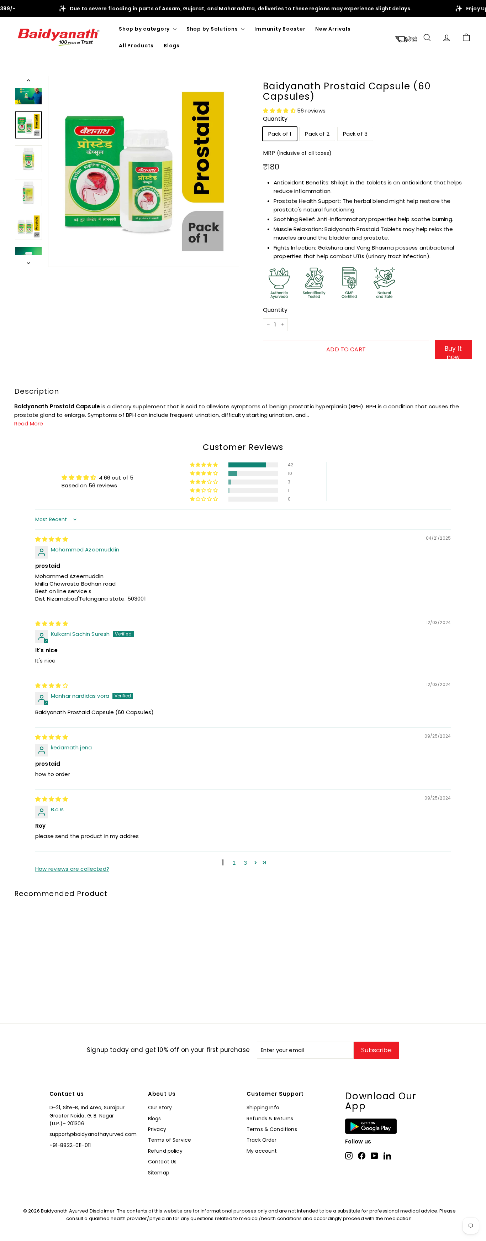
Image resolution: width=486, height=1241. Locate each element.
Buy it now (453, 351)
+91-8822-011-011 (70, 1145)
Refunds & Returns (270, 1118)
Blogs (172, 45)
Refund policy (165, 1150)
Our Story (160, 1107)
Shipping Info (263, 1107)
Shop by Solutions (212, 28)
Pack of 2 (317, 133)
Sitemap (158, 1172)
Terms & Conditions (272, 1129)
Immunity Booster (279, 28)
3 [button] (245, 862)
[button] (280, 110)
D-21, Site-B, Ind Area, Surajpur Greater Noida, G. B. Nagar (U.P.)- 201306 (87, 1115)
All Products (136, 45)
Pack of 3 (355, 133)
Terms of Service (169, 1139)
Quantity (275, 119)
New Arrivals (332, 28)
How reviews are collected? (72, 869)
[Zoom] (143, 171)
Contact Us (162, 1161)
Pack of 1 (279, 133)
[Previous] (28, 82)
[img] (51, 539)
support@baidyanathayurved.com (93, 1134)
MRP (297, 153)
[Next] (28, 261)
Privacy (157, 1129)
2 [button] (234, 862)
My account (262, 1150)
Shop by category (145, 28)
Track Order (262, 1139)
